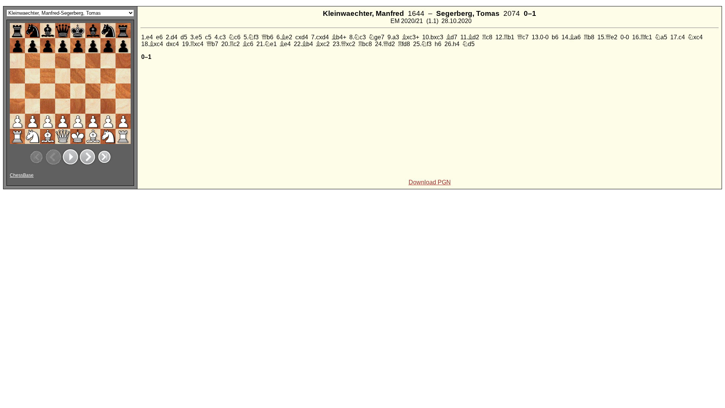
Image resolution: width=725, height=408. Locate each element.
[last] (104, 156)
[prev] (53, 156)
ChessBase (22, 175)
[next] (87, 156)
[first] (36, 156)
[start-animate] (70, 156)
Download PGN (430, 182)
